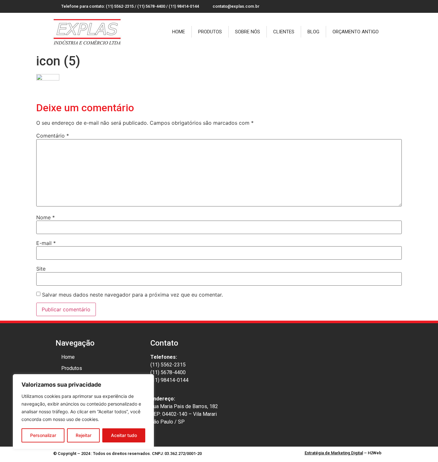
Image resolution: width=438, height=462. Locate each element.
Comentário (52, 135)
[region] (83, 411)
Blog (313, 32)
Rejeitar (83, 435)
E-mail (46, 243)
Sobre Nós (247, 32)
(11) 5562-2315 (168, 365)
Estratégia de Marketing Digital (334, 452)
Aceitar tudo (124, 435)
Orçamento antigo (356, 32)
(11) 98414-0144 (169, 380)
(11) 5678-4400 (168, 372)
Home (178, 32)
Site (41, 268)
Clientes (283, 32)
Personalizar (43, 435)
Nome (45, 217)
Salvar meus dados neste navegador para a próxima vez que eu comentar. (132, 294)
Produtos (210, 32)
